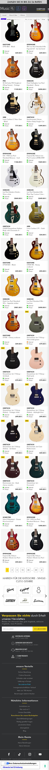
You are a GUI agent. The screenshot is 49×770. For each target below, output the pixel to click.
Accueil (4, 15)
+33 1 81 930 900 (27, 651)
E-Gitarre (22, 15)
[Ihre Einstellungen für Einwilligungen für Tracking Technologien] (45, 766)
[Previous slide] (3, 596)
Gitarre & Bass (13, 15)
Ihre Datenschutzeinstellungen (22, 763)
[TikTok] (19, 754)
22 (36, 570)
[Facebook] (9, 754)
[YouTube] (40, 754)
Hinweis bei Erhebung (12, 767)
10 (22, 570)
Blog (24, 731)
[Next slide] (45, 596)
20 (28, 570)
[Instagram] (30, 754)
